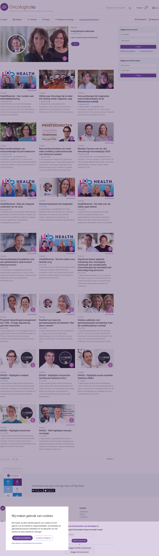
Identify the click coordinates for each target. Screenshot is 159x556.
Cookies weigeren (43, 538)
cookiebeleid (25, 543)
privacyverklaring (36, 543)
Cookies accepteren (22, 538)
